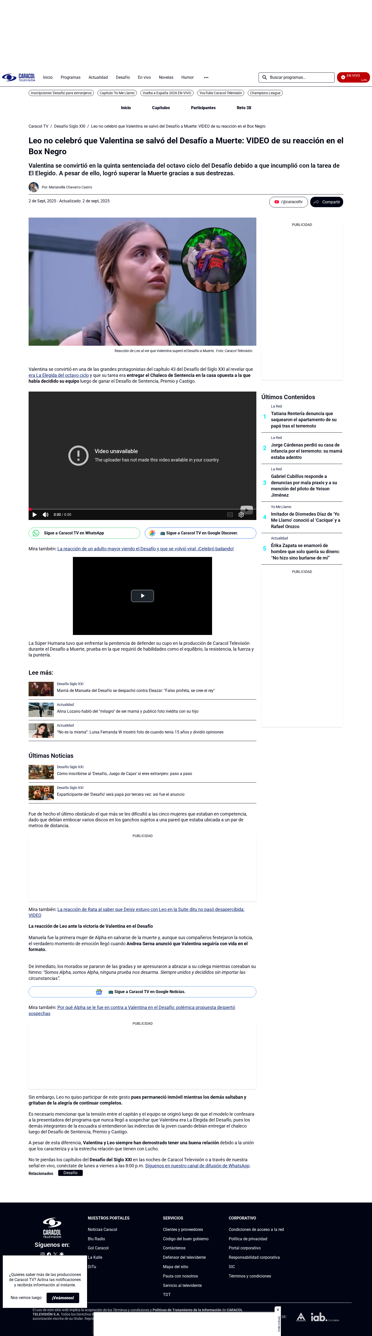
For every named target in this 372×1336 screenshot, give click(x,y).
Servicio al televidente (182, 1285)
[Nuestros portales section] (131, 1218)
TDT (167, 1294)
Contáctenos (174, 1248)
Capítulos (161, 107)
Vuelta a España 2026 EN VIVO (167, 93)
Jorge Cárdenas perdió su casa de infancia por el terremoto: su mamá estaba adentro (306, 451)
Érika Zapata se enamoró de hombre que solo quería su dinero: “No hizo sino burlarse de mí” (305, 552)
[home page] (18, 77)
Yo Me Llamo (281, 507)
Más (206, 77)
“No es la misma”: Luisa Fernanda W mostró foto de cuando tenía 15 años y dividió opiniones (140, 732)
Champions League (265, 93)
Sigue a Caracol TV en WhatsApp (74, 533)
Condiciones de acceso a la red (256, 1229)
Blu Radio (96, 1238)
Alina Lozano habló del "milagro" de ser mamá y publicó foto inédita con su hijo (127, 711)
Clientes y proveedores (183, 1229)
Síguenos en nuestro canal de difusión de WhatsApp (197, 1165)
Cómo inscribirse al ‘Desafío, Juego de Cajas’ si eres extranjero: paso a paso (124, 773)
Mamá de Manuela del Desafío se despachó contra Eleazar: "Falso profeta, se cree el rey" (136, 690)
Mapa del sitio (175, 1266)
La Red (276, 406)
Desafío (70, 1172)
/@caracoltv (292, 201)
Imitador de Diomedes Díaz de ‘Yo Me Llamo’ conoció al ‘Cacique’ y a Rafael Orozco (305, 520)
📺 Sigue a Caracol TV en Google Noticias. (146, 991)
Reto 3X (244, 107)
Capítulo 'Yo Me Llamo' (117, 93)
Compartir (331, 202)
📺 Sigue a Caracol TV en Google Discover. (199, 533)
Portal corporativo (245, 1248)
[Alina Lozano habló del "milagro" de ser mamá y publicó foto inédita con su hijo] (41, 710)
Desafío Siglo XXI (69, 126)
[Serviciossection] (207, 1218)
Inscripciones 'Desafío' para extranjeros (61, 93)
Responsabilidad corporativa (254, 1257)
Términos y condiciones (250, 1276)
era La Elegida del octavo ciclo (59, 375)
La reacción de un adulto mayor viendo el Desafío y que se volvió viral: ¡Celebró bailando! (145, 548)
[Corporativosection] (282, 1218)
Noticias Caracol (102, 1229)
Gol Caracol (98, 1248)
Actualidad (65, 705)
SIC (232, 1266)
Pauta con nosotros (180, 1276)
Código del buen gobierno (186, 1238)
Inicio (126, 107)
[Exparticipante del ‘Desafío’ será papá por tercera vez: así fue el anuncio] (41, 793)
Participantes (203, 107)
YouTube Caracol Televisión (220, 93)
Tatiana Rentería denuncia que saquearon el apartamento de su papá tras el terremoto (304, 420)
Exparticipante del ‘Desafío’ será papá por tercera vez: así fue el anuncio (120, 794)
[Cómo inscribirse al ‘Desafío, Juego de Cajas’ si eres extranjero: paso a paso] (41, 772)
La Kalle (95, 1257)
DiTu (92, 1266)
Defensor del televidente (184, 1257)
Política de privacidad (248, 1238)
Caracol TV (38, 126)
